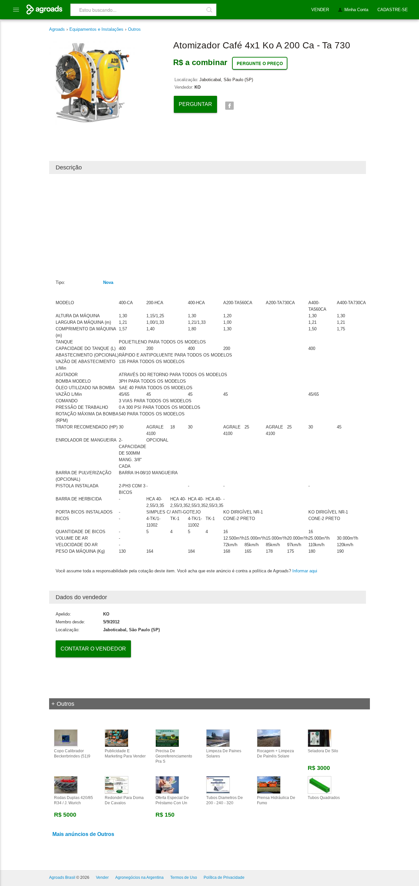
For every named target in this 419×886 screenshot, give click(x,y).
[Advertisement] (207, 226)
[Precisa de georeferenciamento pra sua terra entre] (167, 738)
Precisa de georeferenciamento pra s (173, 756)
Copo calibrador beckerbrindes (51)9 (72, 753)
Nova (108, 282)
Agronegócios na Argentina (139, 877)
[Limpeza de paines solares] (218, 738)
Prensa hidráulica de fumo (276, 800)
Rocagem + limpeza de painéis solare (275, 753)
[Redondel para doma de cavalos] (116, 784)
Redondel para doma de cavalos (124, 800)
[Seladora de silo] (319, 738)
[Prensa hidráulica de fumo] (269, 784)
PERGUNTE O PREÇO (260, 63)
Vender (102, 877)
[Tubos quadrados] (319, 784)
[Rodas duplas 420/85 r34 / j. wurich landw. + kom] (66, 784)
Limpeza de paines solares (223, 753)
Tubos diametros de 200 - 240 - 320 (224, 800)
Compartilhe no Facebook (229, 105)
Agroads (57, 29)
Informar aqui (304, 570)
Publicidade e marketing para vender (125, 753)
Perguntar (195, 104)
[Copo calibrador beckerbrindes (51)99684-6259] (66, 738)
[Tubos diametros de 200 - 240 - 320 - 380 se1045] (218, 784)
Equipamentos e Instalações (96, 29)
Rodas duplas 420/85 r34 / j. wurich (73, 800)
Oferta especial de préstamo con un (172, 800)
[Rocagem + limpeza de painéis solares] (269, 738)
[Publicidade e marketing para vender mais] (116, 738)
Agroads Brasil (62, 877)
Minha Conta (356, 9)
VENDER (320, 9)
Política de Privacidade (224, 877)
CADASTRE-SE (392, 9)
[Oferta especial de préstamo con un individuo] (167, 784)
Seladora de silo (323, 751)
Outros (134, 29)
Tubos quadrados (324, 797)
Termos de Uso (183, 877)
